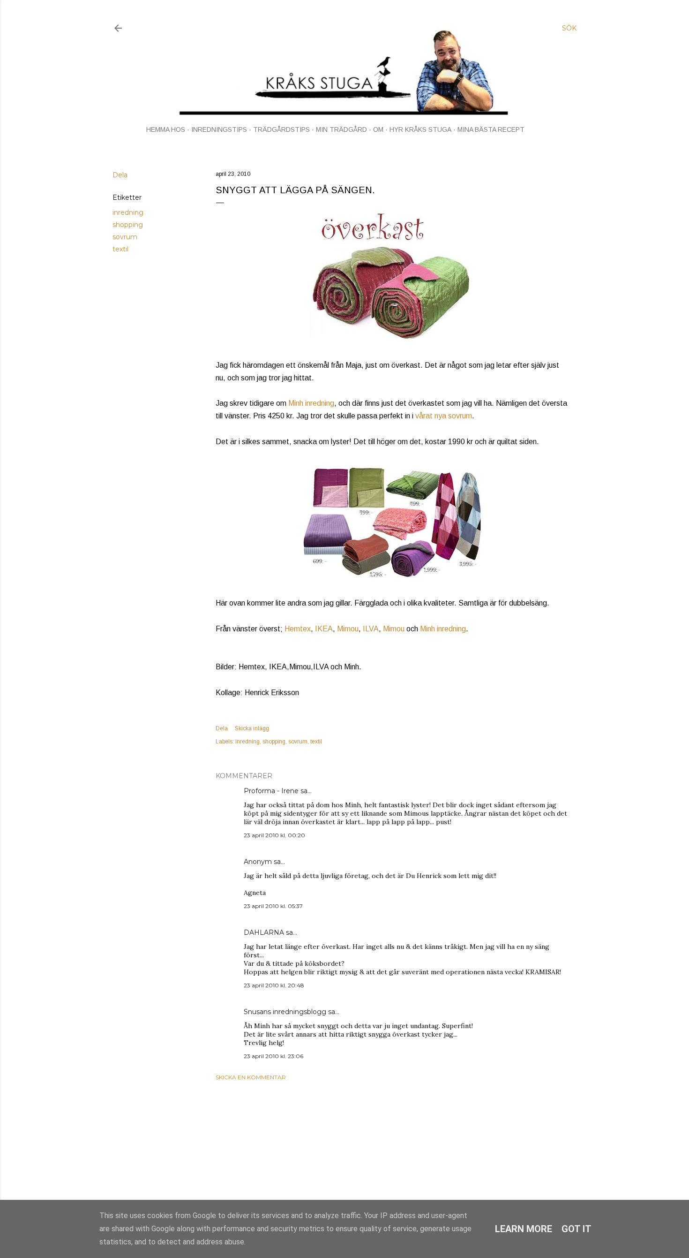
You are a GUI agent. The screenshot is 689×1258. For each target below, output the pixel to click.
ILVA (371, 629)
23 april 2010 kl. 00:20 (274, 835)
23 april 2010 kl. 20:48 (274, 985)
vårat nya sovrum (443, 416)
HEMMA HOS (165, 129)
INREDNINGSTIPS (219, 129)
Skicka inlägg (252, 728)
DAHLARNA (264, 932)
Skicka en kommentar (251, 1077)
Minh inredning (311, 403)
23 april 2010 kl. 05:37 (273, 905)
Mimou (348, 629)
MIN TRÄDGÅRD (341, 129)
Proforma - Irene (271, 791)
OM (378, 129)
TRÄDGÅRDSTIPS (281, 129)
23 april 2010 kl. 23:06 (273, 1056)
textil (120, 249)
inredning (127, 212)
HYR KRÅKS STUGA (420, 129)
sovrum (124, 237)
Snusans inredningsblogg (285, 1012)
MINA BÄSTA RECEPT (490, 129)
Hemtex (298, 629)
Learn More (523, 1229)
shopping (127, 224)
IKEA (324, 629)
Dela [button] (119, 175)
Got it (577, 1229)
